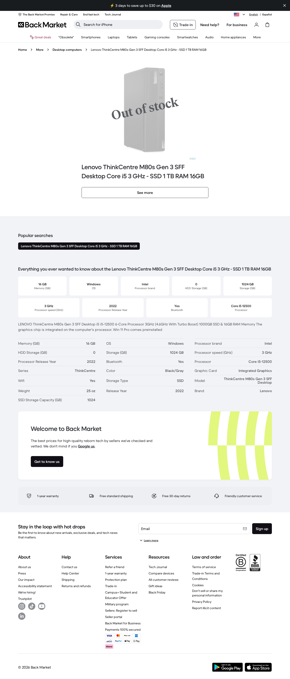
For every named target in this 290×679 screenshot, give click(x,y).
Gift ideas (155, 586)
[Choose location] (240, 14)
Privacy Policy (201, 602)
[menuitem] (91, 37)
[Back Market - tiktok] (31, 606)
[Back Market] (42, 24)
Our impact (26, 580)
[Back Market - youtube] (41, 606)
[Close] (284, 5)
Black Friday (157, 592)
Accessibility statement (35, 586)
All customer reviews (164, 580)
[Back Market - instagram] (21, 606)
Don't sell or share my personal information (207, 593)
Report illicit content (206, 608)
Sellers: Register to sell (121, 610)
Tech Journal (158, 567)
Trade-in (111, 586)
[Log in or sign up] (256, 24)
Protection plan (116, 580)
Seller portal (113, 617)
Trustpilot (25, 599)
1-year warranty (116, 573)
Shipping (68, 580)
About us (24, 567)
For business (237, 24)
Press (22, 573)
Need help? (209, 24)
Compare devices (161, 573)
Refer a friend (114, 567)
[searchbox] (122, 24)
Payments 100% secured (123, 630)
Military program (117, 604)
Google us (86, 446)
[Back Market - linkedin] (21, 616)
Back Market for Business (123, 623)
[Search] (78, 24)
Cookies (198, 585)
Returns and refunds (76, 586)
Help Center (70, 573)
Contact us (69, 567)
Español (267, 14)
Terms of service (204, 567)
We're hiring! (27, 592)
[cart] (267, 24)
